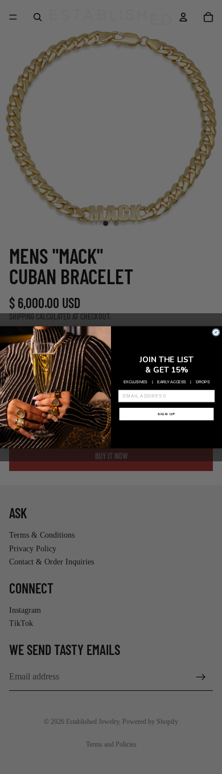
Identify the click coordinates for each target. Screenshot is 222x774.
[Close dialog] (215, 332)
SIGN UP (166, 414)
